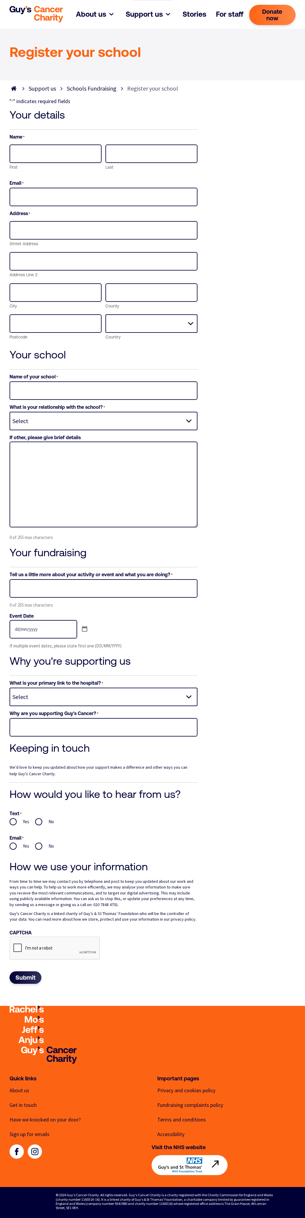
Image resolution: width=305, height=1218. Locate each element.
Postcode (18, 337)
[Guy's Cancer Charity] (36, 14)
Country (113, 337)
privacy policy (183, 919)
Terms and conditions (181, 1119)
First (14, 167)
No (51, 821)
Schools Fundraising (91, 88)
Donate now (272, 14)
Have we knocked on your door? (45, 1119)
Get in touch (23, 1105)
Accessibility (170, 1134)
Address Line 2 (23, 274)
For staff (229, 14)
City (13, 306)
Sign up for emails (29, 1134)
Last (109, 167)
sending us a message (35, 904)
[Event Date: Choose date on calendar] (84, 629)
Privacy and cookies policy (186, 1090)
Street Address (24, 243)
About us (91, 14)
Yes (26, 821)
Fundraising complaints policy (190, 1105)
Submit (25, 977)
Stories (194, 14)
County (112, 306)
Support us (144, 14)
